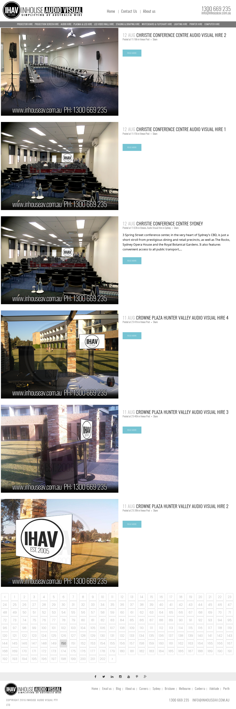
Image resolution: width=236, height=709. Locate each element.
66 (180, 612)
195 (34, 658)
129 (92, 635)
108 (122, 628)
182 (141, 651)
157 (131, 643)
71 (229, 612)
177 (92, 651)
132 (122, 635)
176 (83, 651)
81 (92, 620)
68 (200, 612)
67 (190, 612)
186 (180, 651)
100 (43, 628)
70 (220, 612)
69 (210, 612)
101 (54, 628)
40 (161, 604)
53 (54, 612)
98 (24, 628)
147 (34, 643)
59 (112, 612)
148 (44, 643)
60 (122, 612)
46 (220, 604)
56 (83, 612)
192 (4, 658)
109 (131, 628)
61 (131, 612)
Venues (143, 228)
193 (14, 658)
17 (170, 597)
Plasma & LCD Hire (83, 24)
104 (83, 628)
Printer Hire (196, 24)
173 (53, 651)
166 (220, 643)
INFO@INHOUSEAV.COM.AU (211, 700)
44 (200, 604)
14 (141, 597)
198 (63, 658)
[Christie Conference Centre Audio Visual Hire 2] (59, 72)
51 (34, 612)
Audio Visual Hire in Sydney (159, 228)
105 (92, 628)
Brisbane (170, 689)
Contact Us (129, 11)
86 (142, 620)
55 (73, 612)
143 (229, 635)
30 (63, 604)
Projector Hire (25, 24)
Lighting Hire (181, 24)
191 (230, 651)
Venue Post (145, 39)
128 (83, 635)
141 (210, 635)
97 (15, 628)
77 (53, 620)
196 (44, 658)
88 (161, 620)
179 (112, 651)
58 (102, 612)
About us (149, 11)
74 (24, 620)
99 (34, 628)
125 (53, 635)
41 (171, 604)
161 (171, 643)
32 (83, 604)
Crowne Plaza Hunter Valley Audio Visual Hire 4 (182, 318)
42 (181, 604)
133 (131, 635)
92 (200, 620)
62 (142, 612)
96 (5, 628)
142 (219, 635)
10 (102, 597)
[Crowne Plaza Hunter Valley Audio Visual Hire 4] (59, 354)
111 (151, 628)
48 (5, 612)
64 (161, 612)
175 (73, 651)
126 (63, 635)
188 (200, 651)
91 (190, 620)
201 (92, 658)
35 (112, 604)
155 (112, 643)
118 (220, 628)
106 (102, 628)
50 (24, 612)
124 (43, 635)
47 (230, 604)
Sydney (157, 689)
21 (210, 597)
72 (5, 620)
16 (161, 597)
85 (132, 620)
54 (63, 612)
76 (44, 620)
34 (102, 604)
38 (142, 604)
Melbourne (185, 689)
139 (190, 635)
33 (93, 604)
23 (229, 597)
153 (92, 643)
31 (73, 604)
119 (230, 628)
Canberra (200, 689)
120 (4, 635)
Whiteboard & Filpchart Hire (157, 24)
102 (63, 628)
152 (83, 643)
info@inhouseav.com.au (216, 13)
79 (73, 620)
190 (219, 651)
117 (210, 628)
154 (102, 643)
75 (34, 620)
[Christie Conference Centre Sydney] (59, 260)
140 (200, 635)
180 (122, 651)
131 (112, 635)
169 (14, 651)
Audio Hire (66, 24)
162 (180, 643)
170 (24, 651)
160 (161, 643)
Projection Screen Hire (47, 24)
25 (15, 604)
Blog (118, 689)
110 (142, 628)
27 (34, 604)
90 (181, 620)
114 (180, 628)
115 (190, 628)
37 (132, 604)
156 (122, 643)
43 (190, 604)
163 (190, 643)
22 (220, 597)
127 (73, 635)
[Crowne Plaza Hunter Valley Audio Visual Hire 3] (59, 449)
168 (5, 651)
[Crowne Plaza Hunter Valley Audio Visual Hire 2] (59, 543)
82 (103, 620)
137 (171, 635)
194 (24, 658)
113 (171, 628)
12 (122, 597)
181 (132, 651)
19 (190, 597)
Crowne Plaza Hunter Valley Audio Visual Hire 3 (182, 412)
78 (63, 620)
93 (210, 620)
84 (122, 620)
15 (151, 597)
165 (210, 643)
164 (200, 643)
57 (93, 612)
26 (24, 604)
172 (43, 651)
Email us (107, 689)
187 (190, 651)
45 (210, 604)
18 (180, 597)
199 (73, 658)
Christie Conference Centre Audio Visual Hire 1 (181, 129)
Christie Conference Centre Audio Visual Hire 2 (181, 35)
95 (230, 620)
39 (151, 604)
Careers (143, 689)
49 (15, 612)
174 (63, 651)
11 (112, 597)
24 (5, 604)
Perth (226, 689)
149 (53, 643)
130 (102, 635)
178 (102, 651)
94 (220, 620)
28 (44, 604)
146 (24, 643)
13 (131, 597)
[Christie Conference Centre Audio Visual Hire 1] (59, 166)
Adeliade (214, 689)
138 (180, 635)
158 (141, 643)
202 (102, 658)
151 (73, 643)
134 (141, 635)
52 (44, 612)
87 (151, 620)
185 (170, 651)
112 (161, 628)
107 (112, 628)
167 (229, 643)
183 (151, 651)
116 (200, 628)
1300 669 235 (216, 9)
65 (171, 612)
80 (83, 620)
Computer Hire (212, 24)
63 (151, 612)
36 (122, 604)
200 (83, 658)
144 (5, 643)
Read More (132, 53)
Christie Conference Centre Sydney (169, 223)
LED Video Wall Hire (104, 24)
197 (53, 658)
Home (111, 11)
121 (15, 635)
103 (73, 628)
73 (14, 620)
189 (210, 651)
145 (14, 643)
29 (54, 604)
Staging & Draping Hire (128, 24)
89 (171, 620)
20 (200, 597)
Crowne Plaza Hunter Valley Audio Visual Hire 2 (182, 506)
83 (112, 620)
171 (34, 651)
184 (161, 651)
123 (34, 635)
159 (151, 643)
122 (24, 635)
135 (151, 635)
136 (161, 635)
